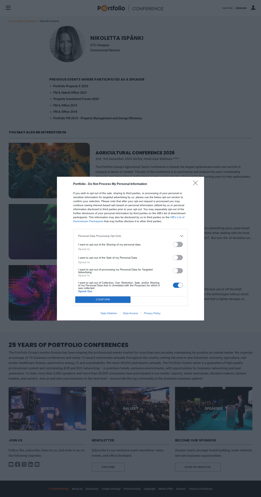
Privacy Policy (152, 313)
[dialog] (130, 248)
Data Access (130, 313)
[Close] (196, 184)
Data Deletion (109, 313)
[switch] (178, 244)
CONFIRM (103, 299)
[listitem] (130, 236)
